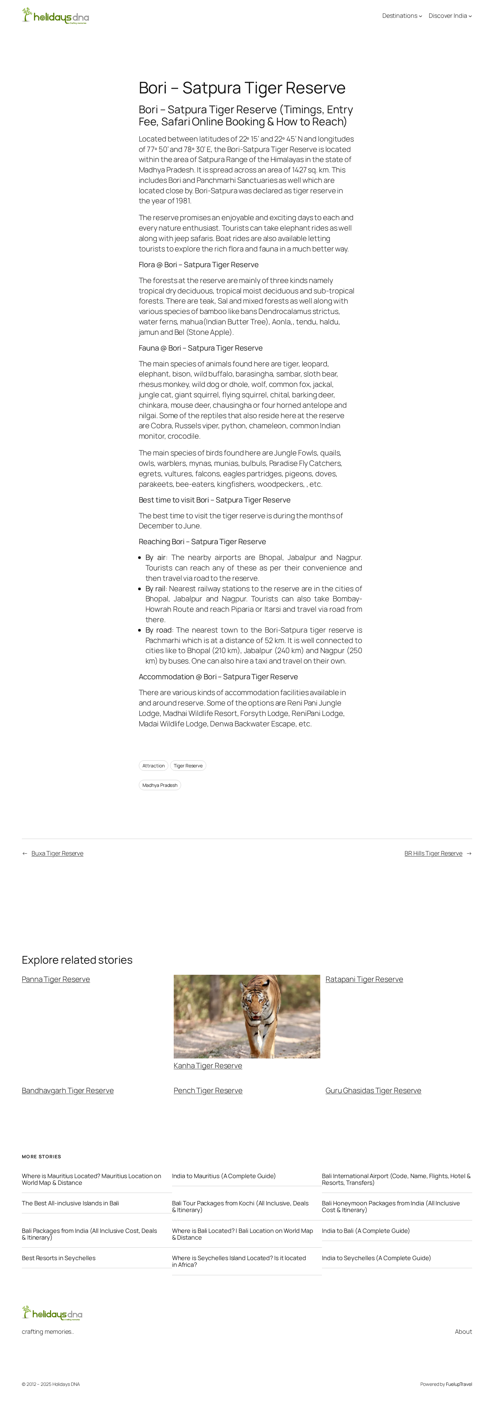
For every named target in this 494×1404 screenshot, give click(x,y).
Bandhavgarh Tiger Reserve (68, 1090)
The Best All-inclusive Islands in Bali (70, 1203)
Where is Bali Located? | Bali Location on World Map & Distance (242, 1234)
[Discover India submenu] (470, 15)
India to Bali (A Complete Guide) (366, 1230)
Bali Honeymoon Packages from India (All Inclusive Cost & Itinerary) (391, 1206)
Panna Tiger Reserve (56, 979)
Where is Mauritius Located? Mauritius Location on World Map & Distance (91, 1179)
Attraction (153, 765)
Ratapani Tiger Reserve (364, 979)
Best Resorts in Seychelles (58, 1257)
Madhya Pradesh (160, 785)
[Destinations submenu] (420, 15)
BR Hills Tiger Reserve (433, 853)
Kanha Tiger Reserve (208, 1065)
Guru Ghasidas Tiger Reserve (373, 1090)
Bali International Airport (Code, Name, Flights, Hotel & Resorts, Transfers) (396, 1179)
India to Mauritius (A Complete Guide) (224, 1175)
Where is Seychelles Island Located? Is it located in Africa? (239, 1261)
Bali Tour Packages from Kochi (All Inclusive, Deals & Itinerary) (240, 1206)
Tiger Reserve (188, 765)
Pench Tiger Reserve (208, 1090)
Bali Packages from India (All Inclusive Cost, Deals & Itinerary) (89, 1234)
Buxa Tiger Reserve (57, 853)
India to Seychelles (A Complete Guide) (376, 1257)
